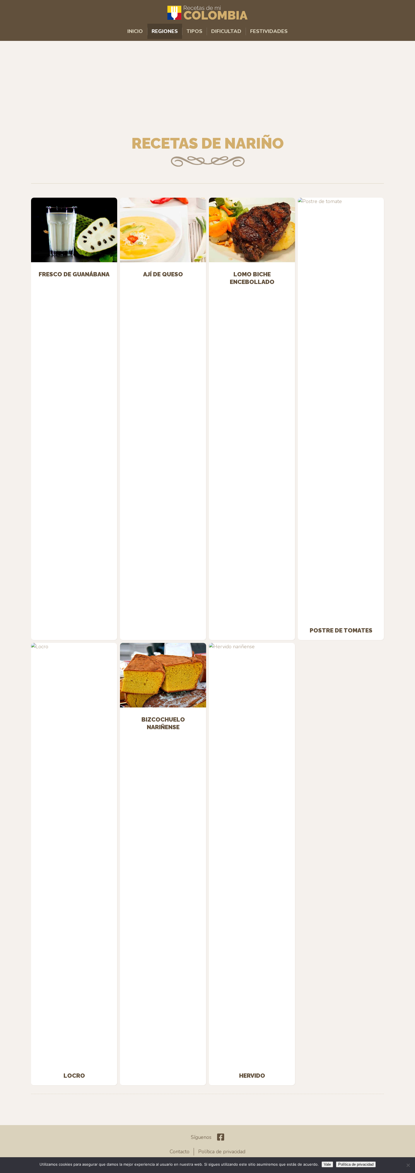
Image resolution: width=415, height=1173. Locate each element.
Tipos (194, 31)
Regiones (165, 31)
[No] (408, 1165)
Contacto (179, 1151)
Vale (327, 1164)
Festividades (269, 31)
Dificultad (226, 31)
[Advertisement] (207, 86)
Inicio (135, 31)
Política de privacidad (221, 1151)
